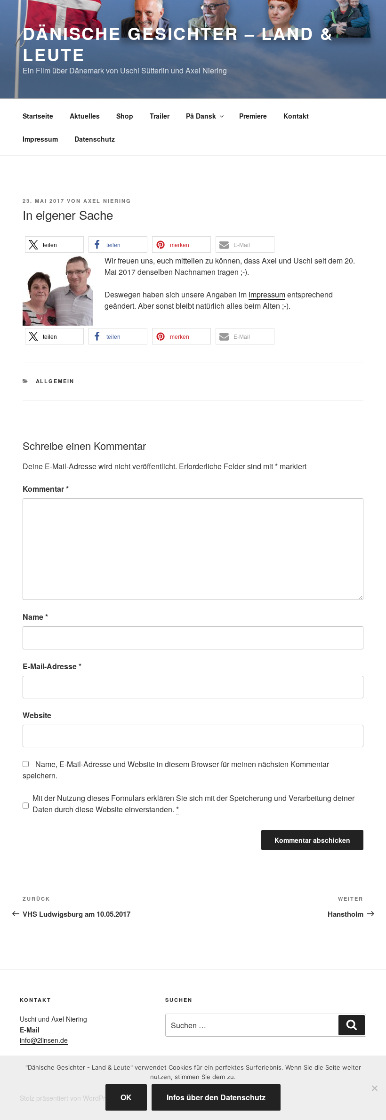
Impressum (40, 139)
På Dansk (201, 115)
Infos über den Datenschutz (216, 1097)
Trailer (159, 115)
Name (35, 616)
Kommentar (46, 488)
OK (126, 1097)
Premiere (253, 115)
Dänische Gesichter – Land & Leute (178, 43)
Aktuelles (85, 115)
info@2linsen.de (44, 1040)
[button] (54, 244)
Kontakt (296, 115)
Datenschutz (94, 139)
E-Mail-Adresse (52, 666)
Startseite (38, 115)
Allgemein (55, 380)
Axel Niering (107, 200)
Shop (124, 115)
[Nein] (374, 1088)
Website (37, 715)
